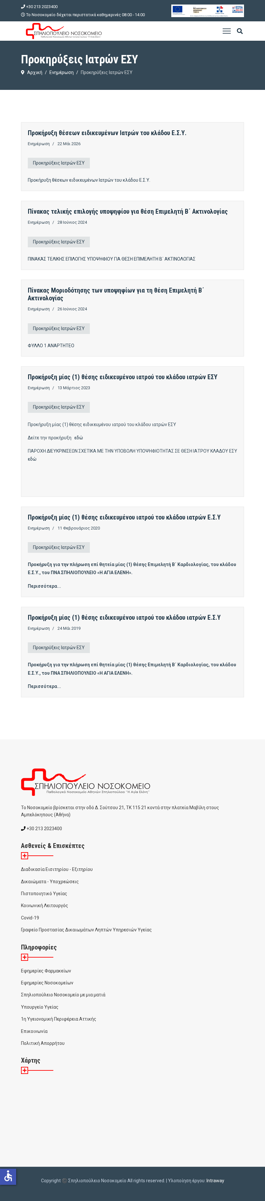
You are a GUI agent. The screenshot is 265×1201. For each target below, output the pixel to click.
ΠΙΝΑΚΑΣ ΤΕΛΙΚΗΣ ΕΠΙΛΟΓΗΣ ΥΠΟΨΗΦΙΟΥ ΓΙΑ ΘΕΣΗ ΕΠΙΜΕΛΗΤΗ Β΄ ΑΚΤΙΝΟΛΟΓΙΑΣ (112, 259)
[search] (240, 31)
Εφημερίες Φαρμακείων (46, 970)
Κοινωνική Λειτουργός (44, 905)
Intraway (215, 1180)
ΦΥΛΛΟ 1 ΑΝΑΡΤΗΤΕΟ (51, 345)
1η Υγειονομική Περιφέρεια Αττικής (58, 1019)
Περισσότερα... (44, 586)
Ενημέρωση (39, 143)
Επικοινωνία (34, 1031)
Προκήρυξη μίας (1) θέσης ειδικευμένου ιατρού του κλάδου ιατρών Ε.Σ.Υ (124, 517)
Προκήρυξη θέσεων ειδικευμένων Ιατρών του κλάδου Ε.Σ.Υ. (107, 133)
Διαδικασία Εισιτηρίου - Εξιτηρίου (57, 869)
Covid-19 (30, 917)
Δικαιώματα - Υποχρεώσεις (50, 881)
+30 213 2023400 (42, 6)
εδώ (79, 437)
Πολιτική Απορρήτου (43, 1043)
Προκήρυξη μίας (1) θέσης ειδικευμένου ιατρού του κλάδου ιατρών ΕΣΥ (122, 377)
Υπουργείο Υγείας (39, 1007)
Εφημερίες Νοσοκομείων (47, 982)
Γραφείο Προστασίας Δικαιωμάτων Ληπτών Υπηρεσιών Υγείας (86, 929)
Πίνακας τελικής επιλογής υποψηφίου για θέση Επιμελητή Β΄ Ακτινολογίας (128, 211)
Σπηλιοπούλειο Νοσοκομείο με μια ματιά (63, 994)
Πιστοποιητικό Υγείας (44, 893)
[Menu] (227, 31)
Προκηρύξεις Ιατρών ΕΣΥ (59, 163)
